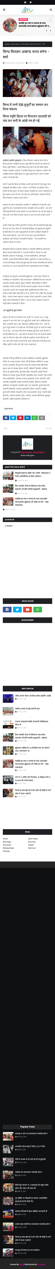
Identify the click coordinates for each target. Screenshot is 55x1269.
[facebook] (25, 2)
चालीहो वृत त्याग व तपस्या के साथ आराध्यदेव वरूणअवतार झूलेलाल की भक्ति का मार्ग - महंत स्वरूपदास (35, 25)
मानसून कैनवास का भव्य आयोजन (27, 1250)
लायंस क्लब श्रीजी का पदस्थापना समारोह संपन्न (32, 1224)
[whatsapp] (37, 609)
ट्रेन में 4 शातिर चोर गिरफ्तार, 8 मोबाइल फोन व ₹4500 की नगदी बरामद (32, 779)
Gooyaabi (41, 1264)
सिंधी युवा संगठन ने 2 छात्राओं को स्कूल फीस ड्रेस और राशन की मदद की (31, 1187)
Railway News (8, 848)
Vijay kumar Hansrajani (15, 63)
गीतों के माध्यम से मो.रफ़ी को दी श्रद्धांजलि (30, 1159)
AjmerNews (15, 44)
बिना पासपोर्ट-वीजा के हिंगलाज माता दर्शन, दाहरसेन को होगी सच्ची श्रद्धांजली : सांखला (31, 487)
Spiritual (32, 848)
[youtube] (27, 609)
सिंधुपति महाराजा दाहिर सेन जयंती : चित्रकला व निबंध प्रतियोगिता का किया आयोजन (32, 475)
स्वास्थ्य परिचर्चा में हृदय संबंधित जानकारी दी (31, 1211)
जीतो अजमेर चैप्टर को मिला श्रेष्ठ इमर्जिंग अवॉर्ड (33, 696)
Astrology (7, 842)
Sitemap (6, 851)
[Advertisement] (27, 653)
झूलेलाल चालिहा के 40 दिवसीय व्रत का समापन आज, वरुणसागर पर (32, 749)
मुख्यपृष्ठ (7, 44)
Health (31, 845)
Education (7, 845)
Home (5, 839)
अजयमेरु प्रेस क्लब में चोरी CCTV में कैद (30, 1146)
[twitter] (30, 2)
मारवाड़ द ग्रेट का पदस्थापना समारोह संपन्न (31, 1133)
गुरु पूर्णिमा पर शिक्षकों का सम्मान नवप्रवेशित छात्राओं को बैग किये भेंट (31, 1200)
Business (32, 842)
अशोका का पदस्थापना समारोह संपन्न (28, 1172)
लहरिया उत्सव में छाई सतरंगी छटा (27, 708)
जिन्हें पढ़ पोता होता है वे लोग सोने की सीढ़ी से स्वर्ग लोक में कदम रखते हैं (33, 792)
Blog (21, 1264)
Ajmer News (33, 839)
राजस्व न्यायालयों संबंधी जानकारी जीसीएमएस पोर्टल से (31, 723)
